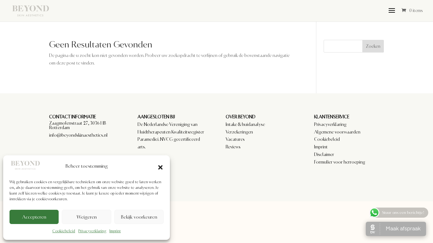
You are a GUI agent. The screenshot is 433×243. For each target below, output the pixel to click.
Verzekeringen (239, 131)
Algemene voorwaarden (337, 131)
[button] (160, 166)
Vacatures (235, 139)
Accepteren (34, 217)
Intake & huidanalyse (245, 124)
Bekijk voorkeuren (139, 217)
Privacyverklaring (92, 231)
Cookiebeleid (63, 231)
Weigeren (87, 217)
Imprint (115, 231)
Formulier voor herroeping (339, 162)
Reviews (233, 146)
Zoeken (373, 46)
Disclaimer (324, 154)
